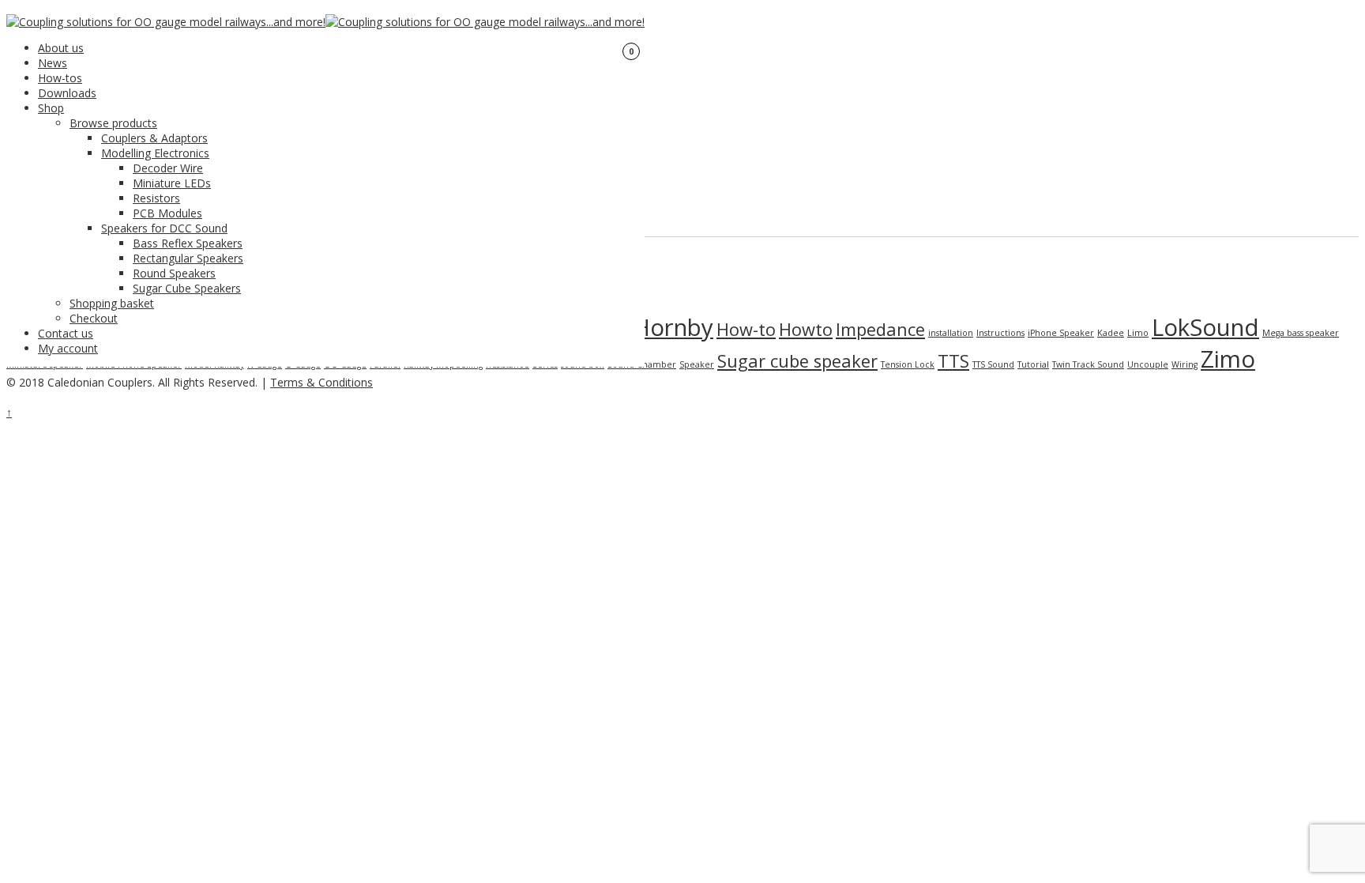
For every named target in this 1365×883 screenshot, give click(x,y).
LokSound (1205, 327)
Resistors (156, 198)
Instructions (1000, 332)
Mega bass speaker (1300, 332)
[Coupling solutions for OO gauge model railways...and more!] (165, 21)
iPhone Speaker (1061, 332)
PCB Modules (167, 213)
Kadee (1110, 332)
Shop (51, 107)
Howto (806, 329)
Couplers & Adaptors (154, 137)
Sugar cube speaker (797, 360)
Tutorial (1033, 364)
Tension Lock (907, 364)
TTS (953, 360)
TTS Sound (993, 364)
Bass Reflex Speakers (188, 243)
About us (61, 47)
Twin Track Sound (1088, 364)
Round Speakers (174, 273)
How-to (746, 329)
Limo (1138, 332)
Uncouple (1147, 364)
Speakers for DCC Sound (164, 228)
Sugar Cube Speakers (187, 288)
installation (950, 332)
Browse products (113, 122)
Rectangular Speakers (188, 258)
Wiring (1184, 364)
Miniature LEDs (172, 183)
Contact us (65, 333)
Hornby (673, 327)
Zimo (1228, 359)
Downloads (67, 92)
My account (68, 348)
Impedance (880, 329)
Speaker (696, 364)
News (52, 62)
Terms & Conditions (321, 382)
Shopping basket (112, 303)
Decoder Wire (168, 167)
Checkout (94, 318)
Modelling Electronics (155, 152)
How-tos (60, 77)
